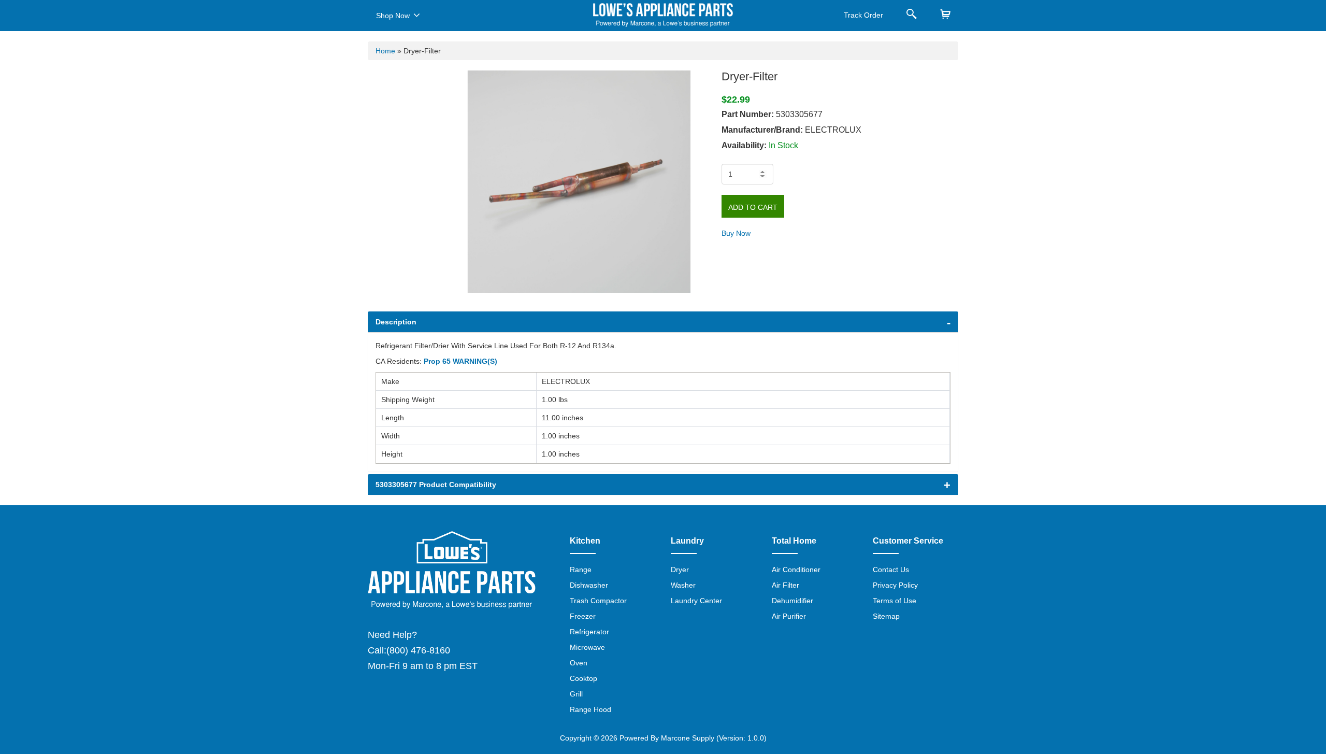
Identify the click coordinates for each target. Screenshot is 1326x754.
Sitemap (886, 616)
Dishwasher (589, 585)
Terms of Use (894, 600)
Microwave (587, 647)
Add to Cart (752, 207)
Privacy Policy (895, 585)
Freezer (583, 616)
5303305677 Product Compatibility (436, 484)
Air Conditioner (796, 569)
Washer (683, 585)
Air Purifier (789, 616)
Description (396, 322)
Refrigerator (589, 632)
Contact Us (891, 569)
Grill (576, 694)
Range (581, 569)
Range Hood (590, 709)
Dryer (680, 569)
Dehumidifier (792, 600)
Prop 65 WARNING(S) (460, 361)
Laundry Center (696, 600)
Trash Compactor (598, 600)
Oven (578, 663)
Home (385, 51)
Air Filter (785, 585)
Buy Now (736, 233)
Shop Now (393, 15)
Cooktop (583, 678)
